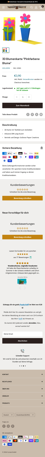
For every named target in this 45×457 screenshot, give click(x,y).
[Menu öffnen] (3, 7)
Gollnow (6, 68)
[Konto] (36, 7)
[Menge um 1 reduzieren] (16, 97)
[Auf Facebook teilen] (28, 114)
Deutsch (6, 415)
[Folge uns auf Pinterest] (12, 426)
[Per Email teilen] (41, 114)
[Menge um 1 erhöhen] (29, 97)
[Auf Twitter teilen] (36, 114)
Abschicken (22, 341)
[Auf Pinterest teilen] (32, 114)
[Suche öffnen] (31, 7)
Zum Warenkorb (22, 105)
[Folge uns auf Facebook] (4, 426)
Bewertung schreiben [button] (22, 198)
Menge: (5, 97)
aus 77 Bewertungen (21, 257)
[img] (22, 254)
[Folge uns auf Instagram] (8, 426)
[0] (40, 7)
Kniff (20, 319)
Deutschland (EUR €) (23, 415)
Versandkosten (28, 79)
